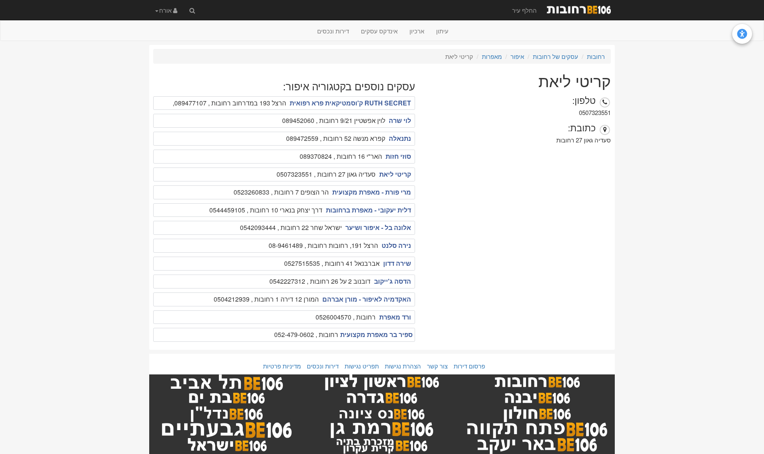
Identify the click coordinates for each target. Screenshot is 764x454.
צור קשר (437, 366)
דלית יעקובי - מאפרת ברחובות (368, 209)
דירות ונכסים (333, 31)
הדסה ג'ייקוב (392, 281)
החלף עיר (524, 10)
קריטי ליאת (395, 174)
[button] (166, 10)
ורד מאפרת (395, 317)
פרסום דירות (469, 366)
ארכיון (416, 31)
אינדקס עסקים (379, 31)
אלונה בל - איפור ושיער (378, 227)
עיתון (442, 31)
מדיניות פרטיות (282, 366)
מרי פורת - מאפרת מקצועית (371, 192)
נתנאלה (400, 138)
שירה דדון (397, 263)
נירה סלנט (396, 245)
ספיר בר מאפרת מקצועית (376, 334)
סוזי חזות (398, 156)
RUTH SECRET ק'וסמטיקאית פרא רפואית (350, 102)
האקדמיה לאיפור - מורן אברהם (366, 299)
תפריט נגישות (362, 366)
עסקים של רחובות (555, 56)
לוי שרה (400, 120)
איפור (517, 56)
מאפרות (492, 56)
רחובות (596, 56)
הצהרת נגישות (403, 366)
